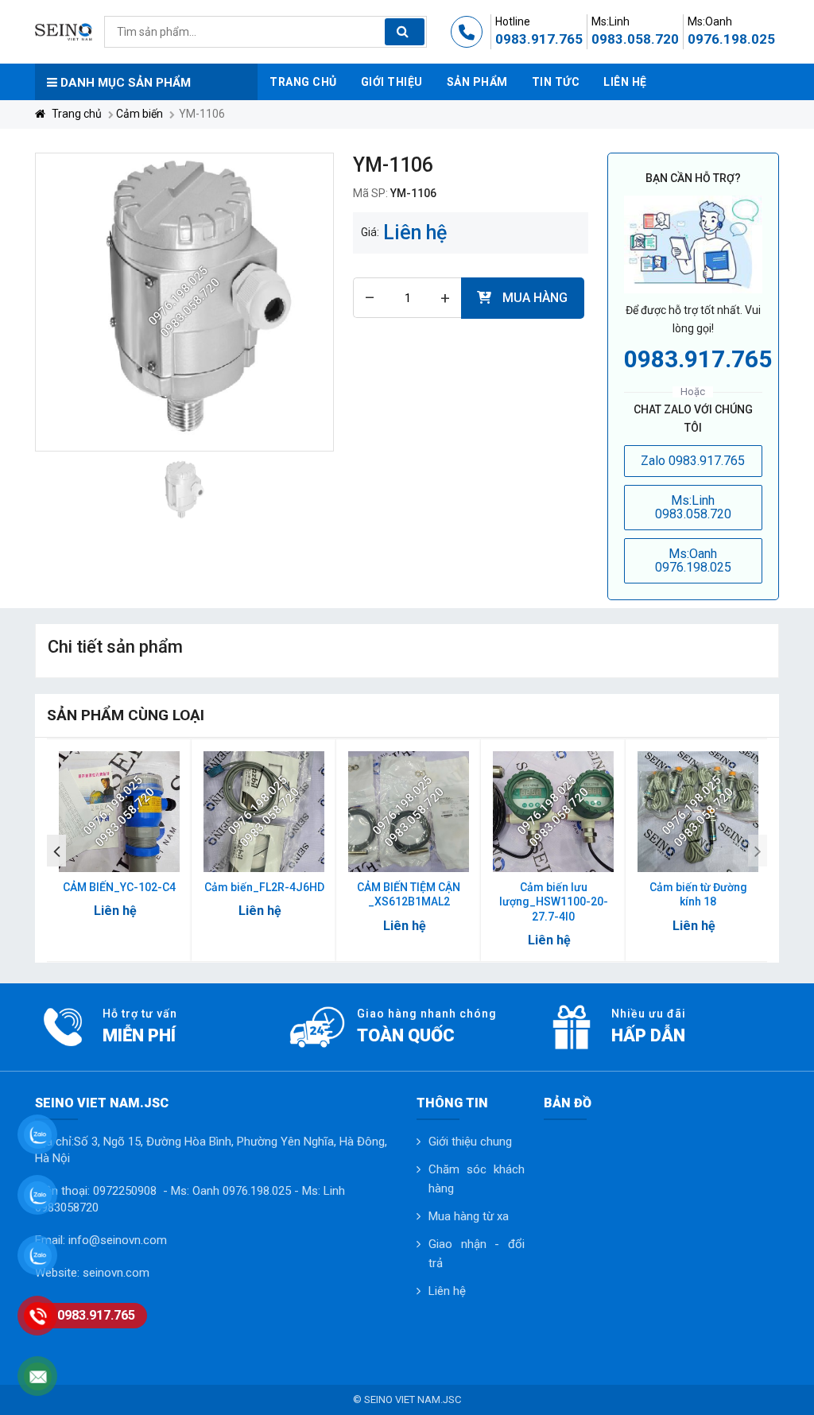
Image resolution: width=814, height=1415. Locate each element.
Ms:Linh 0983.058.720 (693, 507)
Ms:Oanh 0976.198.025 (693, 561)
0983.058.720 (635, 39)
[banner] (63, 31)
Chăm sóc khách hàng (476, 1179)
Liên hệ (447, 1291)
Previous (56, 850)
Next (757, 850)
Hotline (512, 21)
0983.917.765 (539, 39)
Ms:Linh (610, 21)
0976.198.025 (731, 39)
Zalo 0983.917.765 (693, 460)
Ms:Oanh (710, 21)
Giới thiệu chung (470, 1141)
